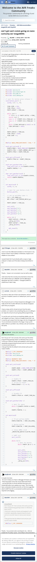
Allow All (18, 558)
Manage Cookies (18, 548)
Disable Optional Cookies (18, 553)
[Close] (35, 536)
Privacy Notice (30, 544)
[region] (18, 547)
